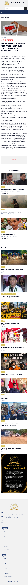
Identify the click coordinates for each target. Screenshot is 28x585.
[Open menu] (2, 12)
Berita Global (6, 549)
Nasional (7, 17)
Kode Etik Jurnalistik (8, 576)
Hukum (2, 186)
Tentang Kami (6, 560)
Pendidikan (6, 544)
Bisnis (5, 536)
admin (3, 37)
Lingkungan (6, 546)
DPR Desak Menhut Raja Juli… (8, 234)
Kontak (5, 568)
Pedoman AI (6, 573)
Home (2, 17)
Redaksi (5, 563)
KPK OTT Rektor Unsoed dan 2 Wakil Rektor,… (12, 374)
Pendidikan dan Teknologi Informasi (8, 293)
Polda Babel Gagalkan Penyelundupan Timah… (13, 189)
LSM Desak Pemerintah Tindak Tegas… (11, 212)
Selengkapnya (3, 193)
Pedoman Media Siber (8, 571)
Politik (5, 541)
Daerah (2, 266)
